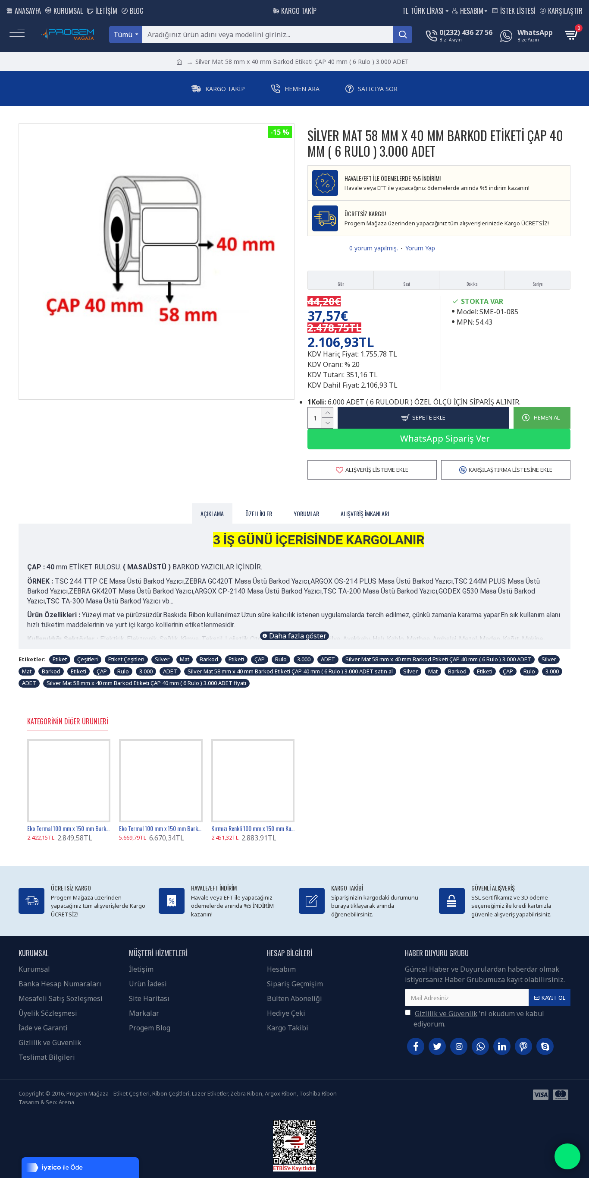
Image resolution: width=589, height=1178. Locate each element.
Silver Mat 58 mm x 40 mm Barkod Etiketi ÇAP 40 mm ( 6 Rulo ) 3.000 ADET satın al (290, 671)
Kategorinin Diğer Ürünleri (67, 721)
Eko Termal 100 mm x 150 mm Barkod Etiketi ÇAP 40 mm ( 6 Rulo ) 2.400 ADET (68, 828)
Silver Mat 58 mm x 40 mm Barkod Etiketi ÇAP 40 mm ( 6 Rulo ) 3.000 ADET (438, 659)
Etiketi (236, 659)
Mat (184, 659)
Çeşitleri (87, 659)
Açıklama (212, 513)
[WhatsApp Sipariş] (567, 1156)
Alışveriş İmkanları (365, 513)
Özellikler (258, 513)
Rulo (281, 659)
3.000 (303, 659)
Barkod (209, 659)
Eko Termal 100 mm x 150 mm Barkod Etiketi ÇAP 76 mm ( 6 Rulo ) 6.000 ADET (160, 828)
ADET (328, 659)
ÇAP (259, 659)
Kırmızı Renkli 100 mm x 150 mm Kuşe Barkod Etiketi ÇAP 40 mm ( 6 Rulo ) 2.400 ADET (252, 828)
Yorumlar (306, 513)
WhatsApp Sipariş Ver (444, 438)
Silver (162, 659)
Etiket (60, 659)
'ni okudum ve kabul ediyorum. (479, 1019)
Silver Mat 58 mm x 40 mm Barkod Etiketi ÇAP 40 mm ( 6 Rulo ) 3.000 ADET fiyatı (146, 683)
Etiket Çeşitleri (126, 659)
